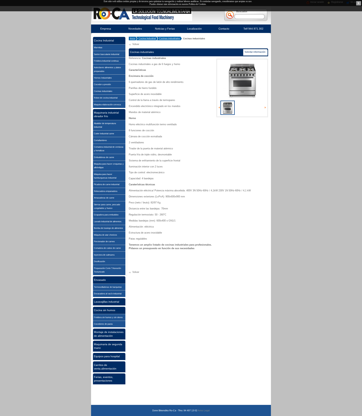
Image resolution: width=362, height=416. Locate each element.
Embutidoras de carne (104, 157)
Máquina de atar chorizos (105, 235)
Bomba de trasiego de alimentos (108, 228)
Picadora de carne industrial (106, 184)
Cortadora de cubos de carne (107, 248)
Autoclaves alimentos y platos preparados (107, 69)
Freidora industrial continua (106, 61)
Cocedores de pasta (103, 324)
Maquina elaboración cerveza (107, 104)
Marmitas (98, 47)
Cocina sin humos (104, 310)
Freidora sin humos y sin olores (108, 317)
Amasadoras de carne (104, 198)
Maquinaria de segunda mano (108, 346)
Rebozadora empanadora (105, 191)
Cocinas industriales (103, 91)
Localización (194, 28)
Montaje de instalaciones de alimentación (108, 334)
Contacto (224, 28)
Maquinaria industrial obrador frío (106, 114)
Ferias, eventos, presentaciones (103, 379)
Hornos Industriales (103, 78)
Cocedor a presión (102, 84)
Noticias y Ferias (165, 28)
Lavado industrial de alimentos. (108, 221)
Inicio (132, 38)
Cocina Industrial (104, 40)
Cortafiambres (100, 140)
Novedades (135, 28)
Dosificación (99, 261)
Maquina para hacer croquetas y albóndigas (109, 166)
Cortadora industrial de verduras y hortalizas (108, 149)
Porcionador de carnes (104, 241)
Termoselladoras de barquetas (108, 287)
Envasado (100, 279)
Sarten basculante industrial (106, 54)
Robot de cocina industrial (105, 98)
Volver (135, 44)
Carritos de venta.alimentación (105, 366)
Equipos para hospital (107, 356)
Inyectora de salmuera (104, 255)
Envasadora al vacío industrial (107, 293)
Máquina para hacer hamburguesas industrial (105, 176)
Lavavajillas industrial (106, 301)
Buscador (241, 11)
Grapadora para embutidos (106, 215)
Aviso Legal (203, 410)
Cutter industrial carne (104, 133)
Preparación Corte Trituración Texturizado (107, 270)
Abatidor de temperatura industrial (105, 125)
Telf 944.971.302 (253, 28)
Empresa (105, 28)
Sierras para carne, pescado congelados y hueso (107, 206)
